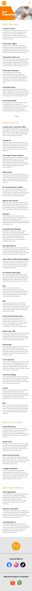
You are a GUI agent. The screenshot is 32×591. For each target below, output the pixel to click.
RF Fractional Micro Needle (13, 187)
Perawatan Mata (9, 87)
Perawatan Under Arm (11, 57)
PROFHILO (6, 214)
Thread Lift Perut (9, 29)
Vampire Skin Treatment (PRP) (14, 127)
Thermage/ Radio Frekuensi (13, 155)
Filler (4, 301)
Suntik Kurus (7, 442)
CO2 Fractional (8, 360)
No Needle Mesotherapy (12, 229)
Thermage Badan (9, 492)
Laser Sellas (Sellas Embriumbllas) (16, 259)
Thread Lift (7, 140)
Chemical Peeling (9, 375)
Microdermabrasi (9, 246)
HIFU (4, 286)
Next (17, 116)
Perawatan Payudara (11, 70)
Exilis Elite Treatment (10, 509)
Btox (4, 403)
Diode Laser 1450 (9, 331)
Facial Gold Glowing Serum (13, 316)
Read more (6, 41)
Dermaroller (7, 345)
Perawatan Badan (9, 101)
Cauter (5, 388)
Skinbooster (7, 172)
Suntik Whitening (9, 427)
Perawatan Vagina (10, 44)
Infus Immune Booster (11, 455)
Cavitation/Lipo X (9, 522)
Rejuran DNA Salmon (10, 201)
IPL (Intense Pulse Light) (12, 273)
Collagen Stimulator (10, 468)
